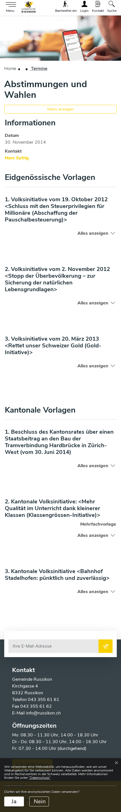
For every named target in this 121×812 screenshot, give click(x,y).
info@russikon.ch (43, 713)
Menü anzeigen (60, 109)
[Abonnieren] (105, 646)
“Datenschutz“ (39, 777)
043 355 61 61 (43, 699)
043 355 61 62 (36, 706)
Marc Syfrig (17, 158)
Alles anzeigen (92, 233)
